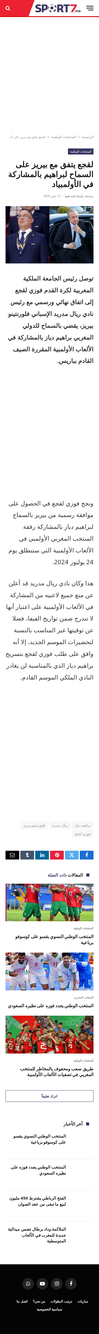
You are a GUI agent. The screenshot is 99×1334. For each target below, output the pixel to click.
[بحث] (8, 8)
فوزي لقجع (83, 833)
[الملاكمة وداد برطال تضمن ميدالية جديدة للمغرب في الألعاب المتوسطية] (82, 1237)
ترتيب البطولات (61, 1301)
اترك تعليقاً (49, 1096)
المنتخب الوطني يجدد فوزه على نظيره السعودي (51, 1005)
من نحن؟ (39, 1301)
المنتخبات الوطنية (63, 136)
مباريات (83, 1301)
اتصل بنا (22, 1301)
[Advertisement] (49, 76)
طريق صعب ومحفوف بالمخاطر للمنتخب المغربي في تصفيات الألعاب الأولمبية (57, 1072)
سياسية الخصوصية (49, 1309)
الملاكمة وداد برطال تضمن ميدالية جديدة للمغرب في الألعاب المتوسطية (37, 1234)
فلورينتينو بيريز (34, 825)
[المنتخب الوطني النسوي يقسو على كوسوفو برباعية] (50, 902)
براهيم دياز (83, 825)
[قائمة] (90, 8)
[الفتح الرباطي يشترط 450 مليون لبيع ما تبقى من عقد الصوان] (82, 1206)
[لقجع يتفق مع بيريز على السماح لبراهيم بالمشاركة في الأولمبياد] (50, 234)
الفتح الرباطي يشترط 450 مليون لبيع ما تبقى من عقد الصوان (37, 1200)
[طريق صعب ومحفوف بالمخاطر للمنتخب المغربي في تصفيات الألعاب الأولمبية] (50, 1034)
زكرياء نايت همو (74, 196)
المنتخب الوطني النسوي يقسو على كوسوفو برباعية (54, 939)
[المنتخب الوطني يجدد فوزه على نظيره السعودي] (50, 971)
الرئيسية (88, 136)
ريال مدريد (60, 825)
